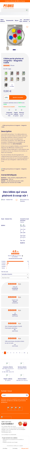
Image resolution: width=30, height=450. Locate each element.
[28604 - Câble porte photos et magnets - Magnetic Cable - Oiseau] (17, 79)
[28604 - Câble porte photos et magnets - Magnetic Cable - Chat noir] (11, 73)
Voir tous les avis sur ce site (15, 258)
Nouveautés (9, 20)
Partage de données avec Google (10, 442)
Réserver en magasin (9, 106)
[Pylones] (8, 6)
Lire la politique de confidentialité (9, 434)
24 (24, 353)
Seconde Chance (26, 20)
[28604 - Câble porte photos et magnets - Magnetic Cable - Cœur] (17, 73)
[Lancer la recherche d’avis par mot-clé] (27, 278)
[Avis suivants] (27, 353)
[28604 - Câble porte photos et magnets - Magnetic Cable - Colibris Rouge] (23, 73)
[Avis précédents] (2, 352)
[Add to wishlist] (27, 27)
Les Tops (20, 20)
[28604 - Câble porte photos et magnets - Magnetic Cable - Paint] (6, 79)
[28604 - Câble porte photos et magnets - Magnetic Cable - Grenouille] (6, 73)
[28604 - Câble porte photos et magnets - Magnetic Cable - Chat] (6, 85)
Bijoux (16, 20)
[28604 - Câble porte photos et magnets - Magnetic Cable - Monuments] (11, 79)
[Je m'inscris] (27, 395)
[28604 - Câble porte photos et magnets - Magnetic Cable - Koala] (23, 79)
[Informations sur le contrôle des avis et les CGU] (22, 255)
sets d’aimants (17, 144)
